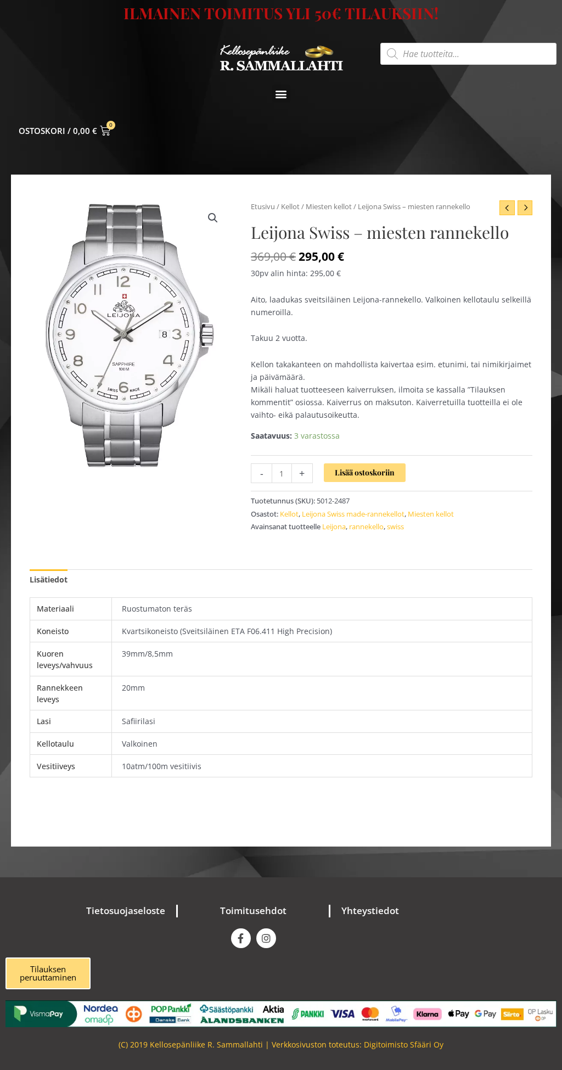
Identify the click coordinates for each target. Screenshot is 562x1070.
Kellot (290, 206)
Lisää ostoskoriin (365, 472)
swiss (395, 526)
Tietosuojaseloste (125, 910)
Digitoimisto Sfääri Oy (403, 1044)
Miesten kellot (329, 206)
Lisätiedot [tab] (49, 579)
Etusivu (263, 206)
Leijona (334, 526)
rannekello (366, 526)
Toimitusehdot (253, 910)
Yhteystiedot (370, 910)
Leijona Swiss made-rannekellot (353, 514)
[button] (281, 94)
